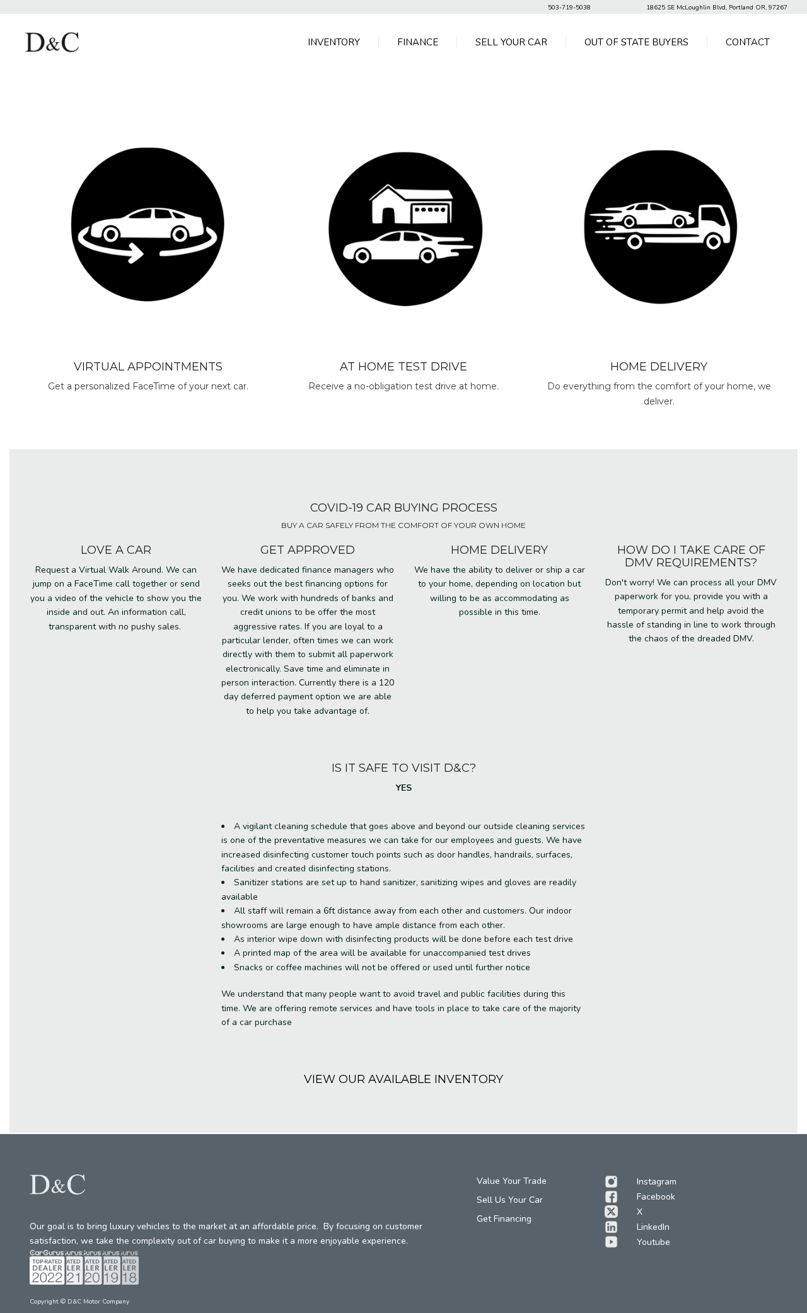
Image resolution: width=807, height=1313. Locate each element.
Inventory (334, 42)
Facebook (656, 1197)
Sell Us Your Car (510, 1200)
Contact (748, 42)
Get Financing (504, 1219)
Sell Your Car (511, 42)
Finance (417, 42)
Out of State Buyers (636, 42)
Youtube (653, 1242)
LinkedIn (653, 1227)
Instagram (656, 1182)
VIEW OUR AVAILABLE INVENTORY (403, 1079)
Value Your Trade (512, 1181)
